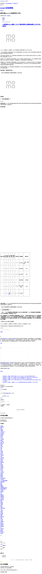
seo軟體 (1, 490)
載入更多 (2, 399)
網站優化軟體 (2, 489)
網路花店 (2, 494)
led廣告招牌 (2, 508)
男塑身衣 (14, 338)
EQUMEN (2, 532)
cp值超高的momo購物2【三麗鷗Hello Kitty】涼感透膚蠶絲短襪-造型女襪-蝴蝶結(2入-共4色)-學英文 (20, 382)
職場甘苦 (8, 15)
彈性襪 (1, 514)
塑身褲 (1, 531)
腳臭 (1, 428)
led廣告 (1, 510)
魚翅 (1, 456)
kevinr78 (1, 387)
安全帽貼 (2, 434)
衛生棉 (1, 522)
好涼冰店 (2, 433)
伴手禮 (1, 446)
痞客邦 (7, 393)
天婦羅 (1, 451)
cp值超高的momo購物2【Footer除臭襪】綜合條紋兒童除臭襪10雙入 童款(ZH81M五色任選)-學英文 (20, 377)
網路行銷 (2, 526)
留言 (9, 393)
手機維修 (2, 521)
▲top (1, 397)
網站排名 (2, 491)
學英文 (1, 371)
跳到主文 (2, 10)
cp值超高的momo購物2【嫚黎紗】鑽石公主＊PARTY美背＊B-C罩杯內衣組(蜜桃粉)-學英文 (18, 376)
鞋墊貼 (1, 440)
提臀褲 (1, 533)
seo (0, 527)
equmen (7, 338)
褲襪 (1, 515)
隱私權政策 (26, 559)
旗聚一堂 (2, 442)
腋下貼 (1, 436)
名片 (3, 20)
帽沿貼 (1, 461)
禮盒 (8, 368)
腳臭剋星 (2, 427)
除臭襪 (1, 429)
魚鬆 (1, 343)
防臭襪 (1, 430)
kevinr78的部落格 (6, 8)
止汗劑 (1, 470)
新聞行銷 (2, 528)
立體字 (1, 504)
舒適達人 (2, 525)
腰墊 (1, 484)
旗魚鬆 (4, 363)
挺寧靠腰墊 (2, 481)
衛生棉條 (2, 524)
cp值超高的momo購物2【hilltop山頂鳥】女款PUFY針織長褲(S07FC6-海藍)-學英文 (17, 378)
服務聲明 (30, 559)
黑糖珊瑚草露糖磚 (3, 487)
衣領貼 (1, 425)
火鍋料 (1, 452)
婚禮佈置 (2, 496)
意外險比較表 (2, 478)
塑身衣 (1, 331)
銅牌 (1, 505)
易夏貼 (1, 435)
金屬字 (1, 507)
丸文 (6, 362)
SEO (1, 492)
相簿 (3, 17)
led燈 (1, 509)
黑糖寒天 (2, 486)
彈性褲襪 (2, 516)
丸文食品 (10, 362)
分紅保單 (2, 479)
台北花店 (2, 498)
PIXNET (13, 559)
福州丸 (1, 453)
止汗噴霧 (2, 439)
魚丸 (1, 450)
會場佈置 (2, 497)
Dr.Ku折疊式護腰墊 (3, 480)
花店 (1, 493)
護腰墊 (1, 485)
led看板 (1, 513)
